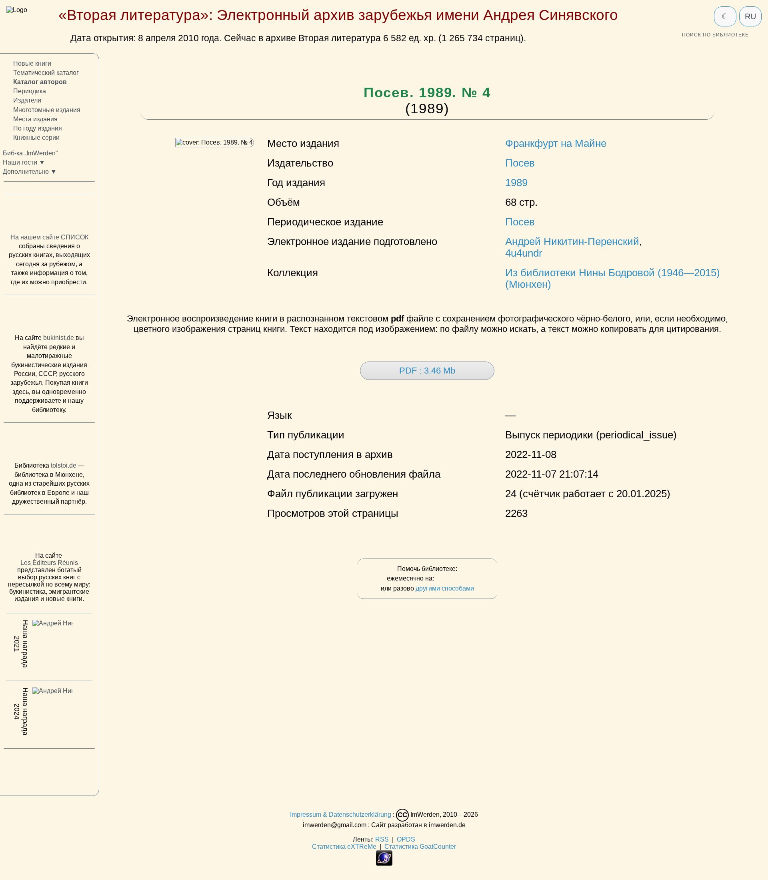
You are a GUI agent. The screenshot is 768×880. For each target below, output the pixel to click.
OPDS (406, 839)
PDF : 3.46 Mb (427, 371)
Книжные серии (36, 137)
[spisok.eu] (49, 215)
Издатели (27, 100)
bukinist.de (58, 337)
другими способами (445, 588)
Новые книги (32, 63)
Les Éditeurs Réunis (49, 562)
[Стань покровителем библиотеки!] (452, 579)
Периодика (29, 91)
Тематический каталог (46, 72)
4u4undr (523, 253)
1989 (516, 182)
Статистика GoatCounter (420, 846)
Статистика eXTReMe (344, 846)
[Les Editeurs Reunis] (49, 535)
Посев (520, 163)
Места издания (35, 119)
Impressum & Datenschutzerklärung (340, 814)
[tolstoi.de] (49, 444)
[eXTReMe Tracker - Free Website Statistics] (384, 863)
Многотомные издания (46, 109)
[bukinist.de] (49, 316)
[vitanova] (49, 770)
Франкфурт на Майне (555, 143)
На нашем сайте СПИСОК (49, 237)
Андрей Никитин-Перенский (572, 241)
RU (750, 16)
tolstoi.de (63, 465)
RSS (382, 839)
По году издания (37, 128)
